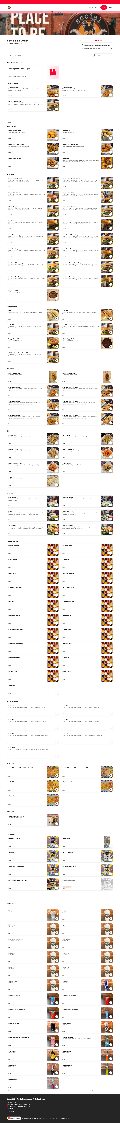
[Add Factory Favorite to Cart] (110, 860)
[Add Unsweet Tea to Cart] (56, 988)
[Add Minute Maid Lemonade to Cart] (56, 946)
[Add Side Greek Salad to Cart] (110, 519)
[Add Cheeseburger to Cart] (56, 214)
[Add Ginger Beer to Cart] (56, 1058)
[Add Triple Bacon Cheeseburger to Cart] (110, 242)
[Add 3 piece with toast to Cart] (110, 95)
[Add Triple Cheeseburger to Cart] (56, 242)
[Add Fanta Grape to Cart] (56, 1072)
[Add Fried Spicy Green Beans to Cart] (56, 152)
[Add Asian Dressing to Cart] (110, 553)
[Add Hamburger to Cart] (56, 228)
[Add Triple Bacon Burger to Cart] (110, 256)
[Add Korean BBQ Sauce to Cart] (56, 623)
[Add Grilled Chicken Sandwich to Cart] (56, 332)
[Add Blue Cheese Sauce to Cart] (110, 595)
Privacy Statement (39, 1118)
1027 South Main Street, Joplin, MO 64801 (19, 1104)
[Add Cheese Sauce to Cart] (110, 679)
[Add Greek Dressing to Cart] (56, 567)
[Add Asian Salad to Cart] (56, 533)
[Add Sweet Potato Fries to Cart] (110, 456)
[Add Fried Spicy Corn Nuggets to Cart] (110, 152)
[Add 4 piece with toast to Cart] (56, 408)
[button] (11, 55)
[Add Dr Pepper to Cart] (56, 974)
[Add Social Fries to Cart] (110, 166)
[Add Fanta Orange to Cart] (110, 1058)
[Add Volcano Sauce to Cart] (56, 679)
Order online (11, 1111)
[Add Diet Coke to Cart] (56, 932)
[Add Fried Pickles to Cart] (110, 138)
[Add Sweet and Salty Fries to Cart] (56, 470)
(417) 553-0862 (11, 1102)
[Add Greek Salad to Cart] (56, 519)
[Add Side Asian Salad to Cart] (110, 533)
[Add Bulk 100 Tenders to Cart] (56, 755)
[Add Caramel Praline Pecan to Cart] (110, 874)
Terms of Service (27, 1118)
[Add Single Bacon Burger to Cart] (110, 200)
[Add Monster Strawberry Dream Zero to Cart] (56, 1044)
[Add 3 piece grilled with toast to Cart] (110, 394)
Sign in (110, 7)
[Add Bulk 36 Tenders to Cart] (110, 713)
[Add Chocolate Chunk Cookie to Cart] (56, 823)
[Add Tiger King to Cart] (56, 860)
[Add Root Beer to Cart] (110, 960)
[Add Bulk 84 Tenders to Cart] (110, 741)
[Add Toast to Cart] (56, 484)
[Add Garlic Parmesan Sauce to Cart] (56, 637)
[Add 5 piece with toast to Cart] (56, 95)
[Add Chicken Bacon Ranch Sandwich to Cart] (56, 360)
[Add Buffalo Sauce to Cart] (110, 623)
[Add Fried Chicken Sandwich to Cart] (110, 332)
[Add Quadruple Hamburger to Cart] (56, 284)
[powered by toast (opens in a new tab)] (14, 1118)
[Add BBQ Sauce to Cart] (56, 609)
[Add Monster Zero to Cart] (110, 1030)
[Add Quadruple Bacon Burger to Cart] (110, 284)
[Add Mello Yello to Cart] (56, 960)
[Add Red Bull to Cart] (110, 988)
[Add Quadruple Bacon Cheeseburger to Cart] (110, 270)
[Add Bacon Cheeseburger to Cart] (56, 109)
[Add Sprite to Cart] (110, 932)
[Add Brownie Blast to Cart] (110, 846)
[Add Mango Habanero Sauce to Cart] (56, 651)
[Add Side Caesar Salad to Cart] (110, 505)
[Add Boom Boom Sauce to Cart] (56, 665)
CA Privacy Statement (52, 1118)
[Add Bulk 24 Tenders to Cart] (56, 713)
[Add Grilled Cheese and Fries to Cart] (56, 789)
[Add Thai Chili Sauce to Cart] (110, 651)
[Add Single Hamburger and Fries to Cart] (56, 803)
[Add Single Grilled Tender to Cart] (110, 380)
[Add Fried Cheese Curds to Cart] (56, 138)
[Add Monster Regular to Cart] (56, 1030)
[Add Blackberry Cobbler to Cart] (56, 846)
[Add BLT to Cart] (56, 318)
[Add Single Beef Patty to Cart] (56, 298)
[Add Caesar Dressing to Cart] (56, 553)
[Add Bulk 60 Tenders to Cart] (110, 727)
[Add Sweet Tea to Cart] (110, 974)
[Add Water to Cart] (56, 918)
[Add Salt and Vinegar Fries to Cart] (56, 456)
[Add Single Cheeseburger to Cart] (56, 186)
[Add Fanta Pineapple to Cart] (110, 1072)
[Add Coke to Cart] (110, 918)
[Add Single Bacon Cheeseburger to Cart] (110, 186)
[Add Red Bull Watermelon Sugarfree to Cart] (56, 1016)
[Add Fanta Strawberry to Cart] (56, 1086)
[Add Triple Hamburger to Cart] (56, 256)
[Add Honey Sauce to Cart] (110, 637)
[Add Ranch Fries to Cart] (110, 442)
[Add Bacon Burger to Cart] (110, 228)
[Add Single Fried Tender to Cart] (56, 380)
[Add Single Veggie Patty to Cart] (110, 346)
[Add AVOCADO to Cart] (56, 693)
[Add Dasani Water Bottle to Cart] (110, 1044)
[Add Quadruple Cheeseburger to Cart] (56, 270)
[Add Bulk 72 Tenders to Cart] (56, 741)
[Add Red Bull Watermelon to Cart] (110, 1002)
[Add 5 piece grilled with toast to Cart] (110, 422)
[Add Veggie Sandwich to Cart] (56, 346)
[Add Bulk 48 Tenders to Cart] (56, 727)
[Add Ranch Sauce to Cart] (56, 581)
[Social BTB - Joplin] (9, 7)
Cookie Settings (64, 1118)
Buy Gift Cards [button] (92, 7)
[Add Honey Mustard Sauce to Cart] (56, 595)
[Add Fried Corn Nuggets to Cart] (56, 166)
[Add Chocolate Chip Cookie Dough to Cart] (56, 888)
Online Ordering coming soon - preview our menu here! (60, 2)
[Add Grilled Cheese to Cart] (110, 318)
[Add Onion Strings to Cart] (110, 470)
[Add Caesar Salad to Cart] (56, 505)
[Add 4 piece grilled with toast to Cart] (110, 408)
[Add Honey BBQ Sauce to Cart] (110, 609)
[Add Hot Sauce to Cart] (110, 665)
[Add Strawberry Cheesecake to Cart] (56, 874)
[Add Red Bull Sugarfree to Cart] (56, 1002)
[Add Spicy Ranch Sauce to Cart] (110, 581)
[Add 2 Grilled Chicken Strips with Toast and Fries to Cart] (110, 775)
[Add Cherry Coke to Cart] (110, 946)
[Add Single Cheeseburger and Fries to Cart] (110, 789)
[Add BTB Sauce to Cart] (110, 567)
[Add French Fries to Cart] (56, 442)
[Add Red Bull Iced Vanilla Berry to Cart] (110, 1016)
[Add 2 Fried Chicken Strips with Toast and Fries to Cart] (56, 775)
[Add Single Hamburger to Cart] (56, 200)
